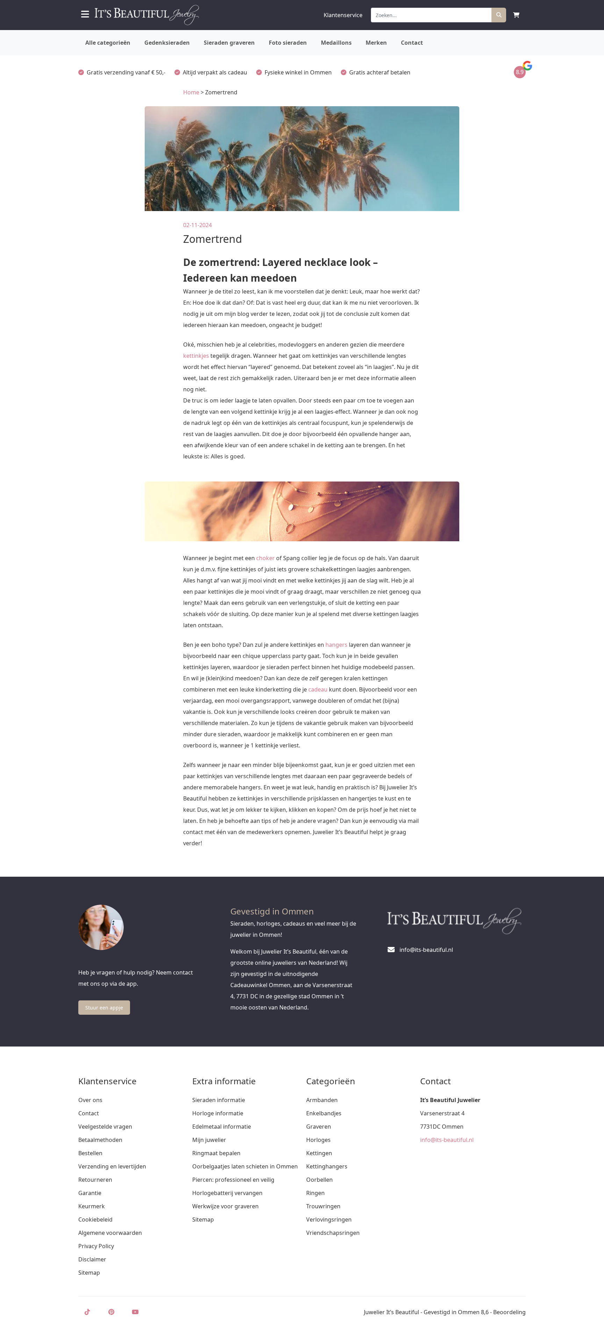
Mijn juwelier (209, 1140)
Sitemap (89, 1272)
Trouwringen (323, 1206)
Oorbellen (319, 1179)
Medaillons (336, 42)
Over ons (90, 1100)
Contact (412, 42)
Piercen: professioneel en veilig (233, 1179)
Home (191, 92)
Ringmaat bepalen (216, 1153)
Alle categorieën (107, 42)
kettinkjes (196, 356)
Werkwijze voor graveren (225, 1206)
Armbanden (322, 1100)
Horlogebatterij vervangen (227, 1193)
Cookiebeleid (95, 1219)
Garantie (89, 1193)
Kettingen (319, 1153)
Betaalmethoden (100, 1140)
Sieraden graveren (229, 42)
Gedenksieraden (167, 42)
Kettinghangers (326, 1166)
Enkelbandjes (323, 1113)
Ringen (315, 1193)
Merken (376, 42)
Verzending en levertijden (112, 1166)
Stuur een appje (104, 1007)
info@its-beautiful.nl (447, 1140)
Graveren (318, 1126)
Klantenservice (343, 15)
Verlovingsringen (329, 1219)
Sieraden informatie (218, 1100)
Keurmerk (91, 1206)
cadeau (318, 689)
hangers (336, 645)
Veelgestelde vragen (105, 1126)
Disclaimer (92, 1259)
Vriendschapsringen (333, 1233)
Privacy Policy (96, 1246)
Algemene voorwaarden (110, 1233)
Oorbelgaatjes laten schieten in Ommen (245, 1166)
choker (265, 558)
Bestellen (90, 1153)
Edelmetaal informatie (221, 1126)
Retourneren (95, 1179)
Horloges (318, 1140)
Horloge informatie (217, 1113)
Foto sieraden (288, 42)
